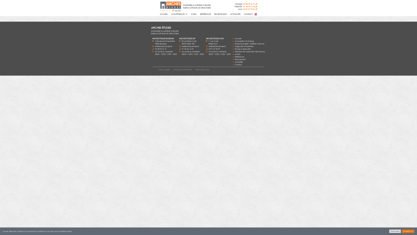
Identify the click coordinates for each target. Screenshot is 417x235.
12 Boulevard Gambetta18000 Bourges (165, 42)
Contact (248, 14)
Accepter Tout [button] (408, 231)
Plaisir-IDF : (245, 6)
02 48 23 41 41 (161, 49)
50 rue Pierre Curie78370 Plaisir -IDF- (188, 42)
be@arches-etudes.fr (163, 46)
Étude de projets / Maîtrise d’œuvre (249, 44)
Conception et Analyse (244, 41)
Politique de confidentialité (182, 70)
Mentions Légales (164, 70)
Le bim (194, 14)
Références (205, 14)
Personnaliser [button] (395, 231)
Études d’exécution (243, 49)
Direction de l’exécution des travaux (250, 51)
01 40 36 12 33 (187, 49)
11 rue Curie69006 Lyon (213, 42)
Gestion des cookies (202, 70)
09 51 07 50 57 (214, 49)
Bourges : (245, 4)
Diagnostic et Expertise (244, 46)
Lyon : (246, 9)
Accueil (164, 14)
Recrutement (220, 14)
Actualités (235, 14)
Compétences (178, 14)
